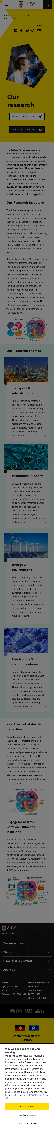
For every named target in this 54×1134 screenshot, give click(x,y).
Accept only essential (27, 1115)
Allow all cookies (27, 1107)
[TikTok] (32, 30)
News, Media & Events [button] (17, 960)
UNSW (6, 15)
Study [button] (7, 952)
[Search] (47, 4)
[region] (27, 1088)
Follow (38, 25)
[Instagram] (27, 30)
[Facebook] (21, 30)
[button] (27, 116)
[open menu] (6, 4)
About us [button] (9, 969)
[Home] (27, 4)
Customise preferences (27, 1123)
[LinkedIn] (16, 30)
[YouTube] (38, 30)
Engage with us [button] (13, 943)
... (21, 15)
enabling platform (21, 259)
